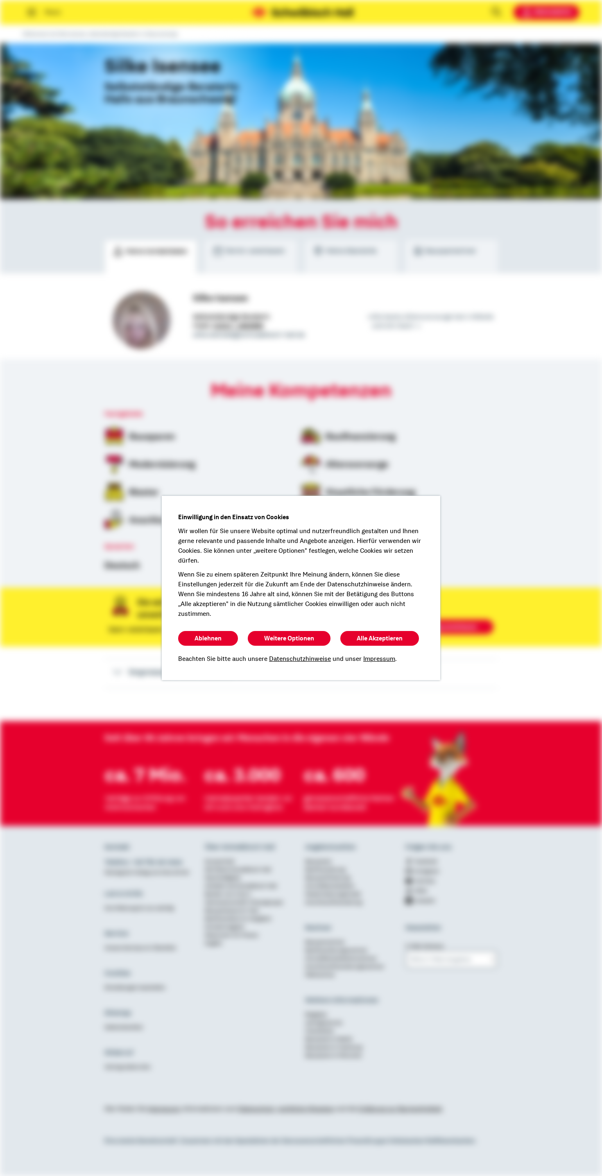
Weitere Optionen (289, 638)
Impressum (379, 659)
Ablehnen (208, 638)
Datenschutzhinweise (300, 659)
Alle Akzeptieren (380, 638)
